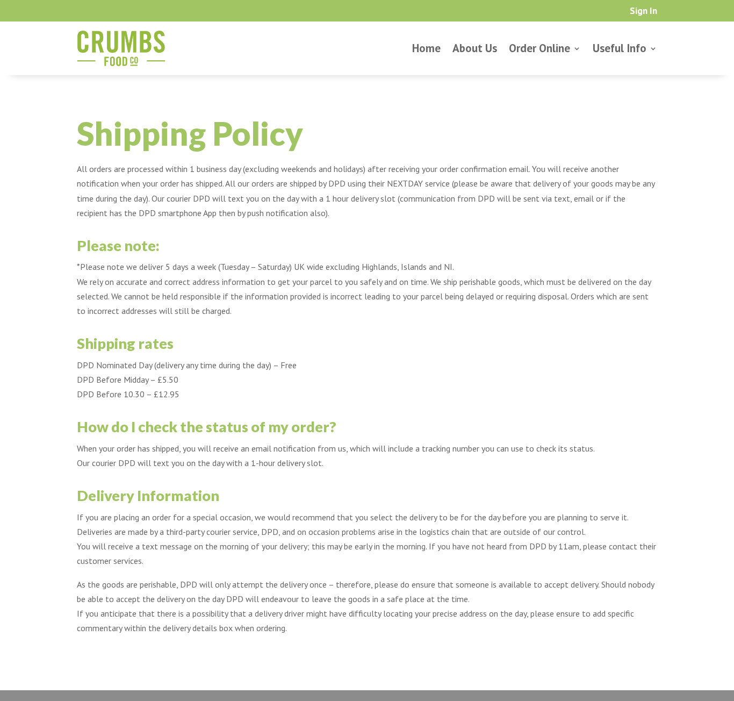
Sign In (643, 12)
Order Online (539, 48)
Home (426, 48)
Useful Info (619, 48)
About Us (474, 48)
